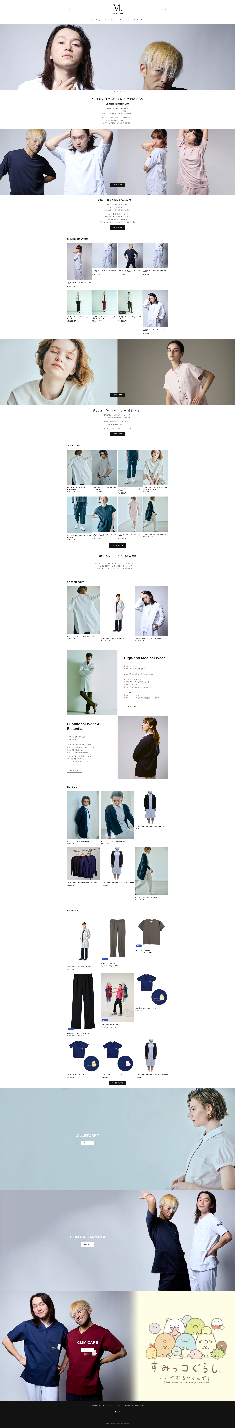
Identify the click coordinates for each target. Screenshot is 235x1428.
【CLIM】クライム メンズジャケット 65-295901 (129, 317)
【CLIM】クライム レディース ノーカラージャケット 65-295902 (104, 317)
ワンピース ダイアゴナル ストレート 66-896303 (129, 535)
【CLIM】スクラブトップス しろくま (111, 1074)
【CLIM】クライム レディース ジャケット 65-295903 (79, 317)
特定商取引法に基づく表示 (100, 1405)
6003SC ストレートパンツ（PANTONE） (79, 1033)
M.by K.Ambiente (114, 1423)
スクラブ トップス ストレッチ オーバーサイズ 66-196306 (104, 488)
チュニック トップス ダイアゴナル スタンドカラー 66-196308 (104, 535)
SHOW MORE (117, 184)
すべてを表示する (117, 545)
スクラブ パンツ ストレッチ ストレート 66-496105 (129, 489)
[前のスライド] (110, 92)
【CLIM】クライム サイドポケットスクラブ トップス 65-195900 (129, 270)
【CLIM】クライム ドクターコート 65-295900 (154, 330)
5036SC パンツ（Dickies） (109, 963)
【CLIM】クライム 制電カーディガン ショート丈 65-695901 (150, 827)
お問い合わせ (139, 1405)
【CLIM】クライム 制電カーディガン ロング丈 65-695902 (117, 882)
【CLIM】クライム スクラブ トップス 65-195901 (79, 283)
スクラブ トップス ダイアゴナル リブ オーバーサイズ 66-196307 (155, 488)
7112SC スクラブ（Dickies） (143, 950)
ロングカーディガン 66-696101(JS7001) (78, 841)
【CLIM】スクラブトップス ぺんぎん (145, 1008)
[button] (69, 9)
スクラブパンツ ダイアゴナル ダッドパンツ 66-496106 (79, 536)
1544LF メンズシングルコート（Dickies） (113, 638)
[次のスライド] (125, 92)
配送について (129, 1405)
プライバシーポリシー (116, 1405)
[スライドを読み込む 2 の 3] (117, 91)
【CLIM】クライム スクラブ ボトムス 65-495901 (155, 270)
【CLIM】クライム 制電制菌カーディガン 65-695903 (82, 882)
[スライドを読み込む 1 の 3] (114, 91)
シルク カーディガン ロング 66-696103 (154, 534)
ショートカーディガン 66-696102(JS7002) (113, 841)
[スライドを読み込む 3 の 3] (120, 91)
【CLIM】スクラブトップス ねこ (76, 1074)
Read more (87, 1143)
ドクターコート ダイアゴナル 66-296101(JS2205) (76, 488)
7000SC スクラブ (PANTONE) (109, 1024)
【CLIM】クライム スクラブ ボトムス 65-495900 (104, 270)
